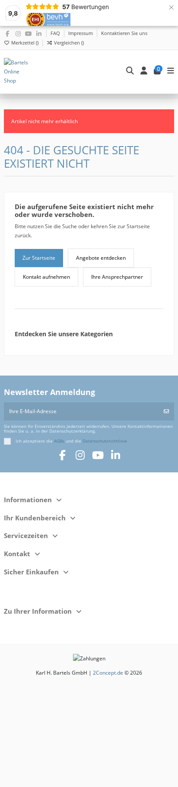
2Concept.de (108, 672)
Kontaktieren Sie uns (124, 33)
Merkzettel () (25, 42)
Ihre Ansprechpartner (117, 276)
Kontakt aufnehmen (46, 276)
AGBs (59, 441)
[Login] (144, 71)
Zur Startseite (38, 257)
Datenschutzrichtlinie (105, 441)
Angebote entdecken (101, 257)
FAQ (56, 33)
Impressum (81, 33)
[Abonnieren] (166, 411)
